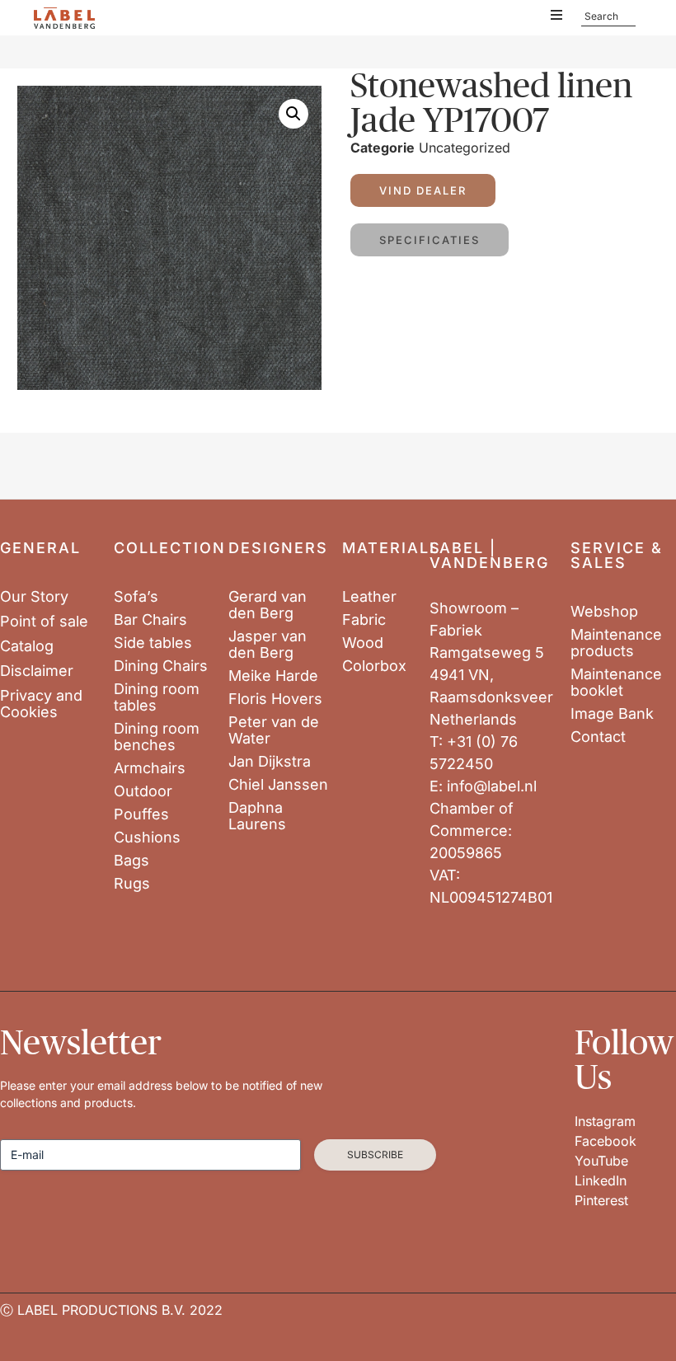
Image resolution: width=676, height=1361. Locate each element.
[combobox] (608, 16)
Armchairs (149, 768)
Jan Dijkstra (269, 761)
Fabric (364, 620)
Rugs (132, 883)
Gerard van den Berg (267, 605)
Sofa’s (136, 597)
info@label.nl (492, 786)
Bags (131, 860)
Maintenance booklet (616, 682)
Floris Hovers (275, 699)
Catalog (27, 646)
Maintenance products (616, 643)
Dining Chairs (161, 666)
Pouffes (141, 814)
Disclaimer (36, 671)
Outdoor (143, 791)
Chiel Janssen (278, 785)
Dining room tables (157, 697)
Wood (362, 643)
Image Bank (612, 714)
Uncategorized (464, 147)
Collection (170, 547)
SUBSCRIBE (375, 1154)
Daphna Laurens (257, 816)
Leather (369, 597)
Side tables (153, 643)
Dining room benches (157, 736)
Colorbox (374, 666)
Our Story (34, 597)
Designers (278, 547)
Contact (598, 737)
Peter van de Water (273, 730)
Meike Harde (273, 676)
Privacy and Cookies (41, 704)
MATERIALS (391, 547)
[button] (293, 114)
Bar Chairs (150, 620)
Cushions (147, 837)
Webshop (604, 611)
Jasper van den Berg (267, 644)
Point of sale (44, 621)
